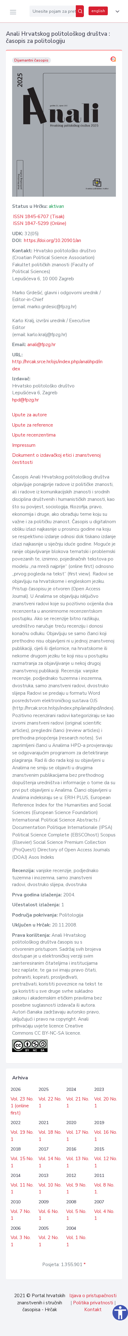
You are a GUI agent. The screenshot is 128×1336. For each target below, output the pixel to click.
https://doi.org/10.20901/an (52, 240)
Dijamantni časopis (31, 60)
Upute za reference (32, 425)
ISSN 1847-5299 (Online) (39, 223)
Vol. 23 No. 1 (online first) (22, 1106)
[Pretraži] (80, 11)
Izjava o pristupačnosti (93, 1296)
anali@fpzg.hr (41, 344)
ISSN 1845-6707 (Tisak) (39, 216)
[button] (116, 11)
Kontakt (93, 1309)
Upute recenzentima (34, 435)
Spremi (80, 1328)
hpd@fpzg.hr (25, 400)
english (98, 10)
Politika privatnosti (93, 1303)
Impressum (23, 445)
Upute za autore (29, 415)
